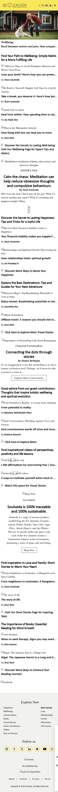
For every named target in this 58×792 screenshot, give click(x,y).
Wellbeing (7, 42)
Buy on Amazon (11, 733)
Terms (47, 779)
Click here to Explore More (20, 442)
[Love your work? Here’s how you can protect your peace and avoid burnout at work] (29, 69)
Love (43, 711)
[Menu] (5, 4)
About (11, 779)
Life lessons (46, 726)
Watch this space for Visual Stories (25, 485)
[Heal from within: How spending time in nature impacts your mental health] (12, 109)
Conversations (10, 715)
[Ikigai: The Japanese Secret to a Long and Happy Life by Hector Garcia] (23, 652)
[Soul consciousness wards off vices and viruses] (29, 424)
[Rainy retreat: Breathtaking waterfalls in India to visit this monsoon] (29, 296)
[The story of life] (10, 594)
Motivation (46, 722)
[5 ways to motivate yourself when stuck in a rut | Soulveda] (14, 473)
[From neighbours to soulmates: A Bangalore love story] (29, 576)
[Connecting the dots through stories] (29, 340)
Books (6, 719)
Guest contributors (12, 726)
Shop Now (29, 550)
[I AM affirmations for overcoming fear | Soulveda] (12, 460)
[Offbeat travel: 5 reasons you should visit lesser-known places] (12, 314)
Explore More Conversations (29, 378)
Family (44, 719)
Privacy (35, 779)
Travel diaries (10, 722)
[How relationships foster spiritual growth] (29, 253)
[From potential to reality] (28, 402)
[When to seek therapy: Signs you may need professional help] (9, 634)
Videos (7, 730)
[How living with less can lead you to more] (18, 128)
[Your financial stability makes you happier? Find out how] (29, 231)
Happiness (8, 708)
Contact (23, 779)
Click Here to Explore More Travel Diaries (29, 332)
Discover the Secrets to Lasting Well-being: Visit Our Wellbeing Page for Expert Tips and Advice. (28, 149)
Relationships (47, 715)
